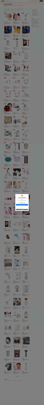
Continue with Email (22, 209)
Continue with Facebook (22, 204)
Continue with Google (22, 202)
